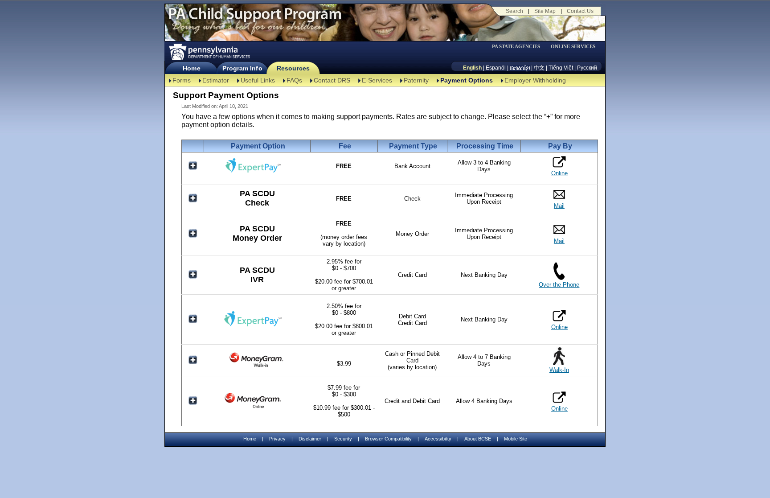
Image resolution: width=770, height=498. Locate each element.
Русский (587, 68)
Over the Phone (559, 284)
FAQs (294, 80)
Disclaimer (310, 438)
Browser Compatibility (388, 438)
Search (514, 11)
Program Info (242, 68)
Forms (181, 80)
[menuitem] (519, 46)
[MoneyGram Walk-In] (257, 366)
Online (559, 173)
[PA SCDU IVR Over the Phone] (559, 278)
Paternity (416, 80)
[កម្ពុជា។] (520, 68)
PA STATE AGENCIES (516, 46)
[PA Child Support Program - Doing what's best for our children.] (255, 19)
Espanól (496, 68)
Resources (293, 68)
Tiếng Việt (561, 68)
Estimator (215, 80)
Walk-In (559, 369)
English (472, 68)
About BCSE (477, 438)
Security (343, 438)
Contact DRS (332, 80)
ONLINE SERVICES (573, 46)
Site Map (545, 11)
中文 (539, 68)
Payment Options (466, 80)
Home (191, 68)
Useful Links (258, 80)
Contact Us (580, 11)
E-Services (377, 80)
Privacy (277, 438)
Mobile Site (515, 438)
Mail (559, 205)
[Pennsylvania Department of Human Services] (209, 52)
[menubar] (519, 46)
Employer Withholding (535, 80)
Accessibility (438, 438)
